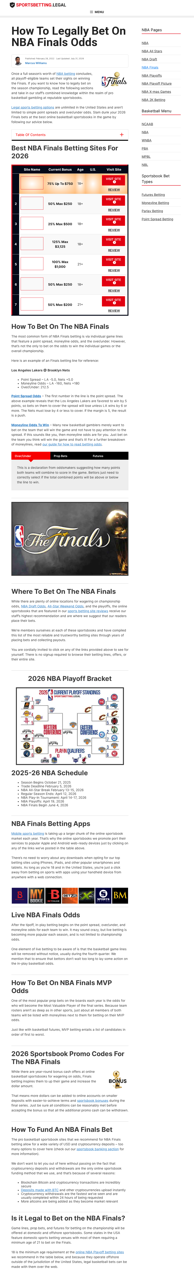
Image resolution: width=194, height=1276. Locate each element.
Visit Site (113, 179)
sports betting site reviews (88, 611)
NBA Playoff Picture (157, 83)
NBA (145, 43)
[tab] (30, 456)
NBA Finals (150, 67)
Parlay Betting (152, 211)
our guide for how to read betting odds (72, 444)
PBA (145, 148)
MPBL (146, 157)
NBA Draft (149, 59)
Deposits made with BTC (40, 1190)
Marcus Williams (36, 63)
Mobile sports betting (27, 833)
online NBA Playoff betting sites (100, 1252)
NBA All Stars (152, 51)
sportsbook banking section (98, 1149)
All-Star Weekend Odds (66, 606)
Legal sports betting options (32, 107)
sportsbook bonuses (92, 1101)
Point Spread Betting (157, 219)
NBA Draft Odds (33, 606)
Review (114, 189)
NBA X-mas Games (156, 92)
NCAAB (147, 124)
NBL (145, 165)
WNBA (147, 140)
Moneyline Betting (155, 203)
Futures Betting (153, 195)
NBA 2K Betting (153, 100)
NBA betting (65, 74)
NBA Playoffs (152, 75)
